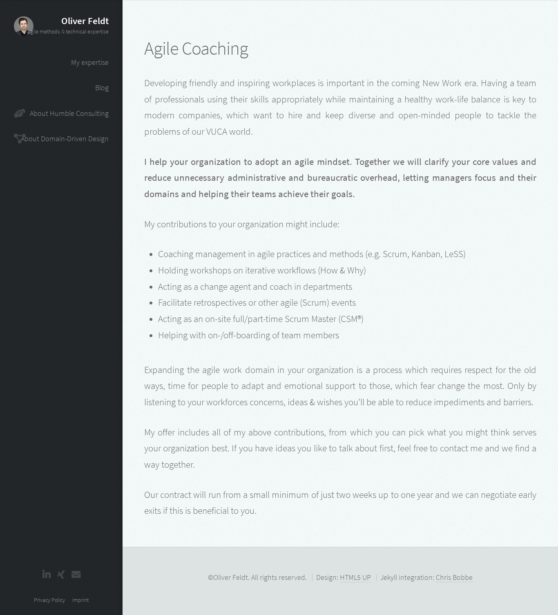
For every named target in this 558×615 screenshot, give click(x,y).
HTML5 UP (355, 577)
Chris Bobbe (454, 577)
